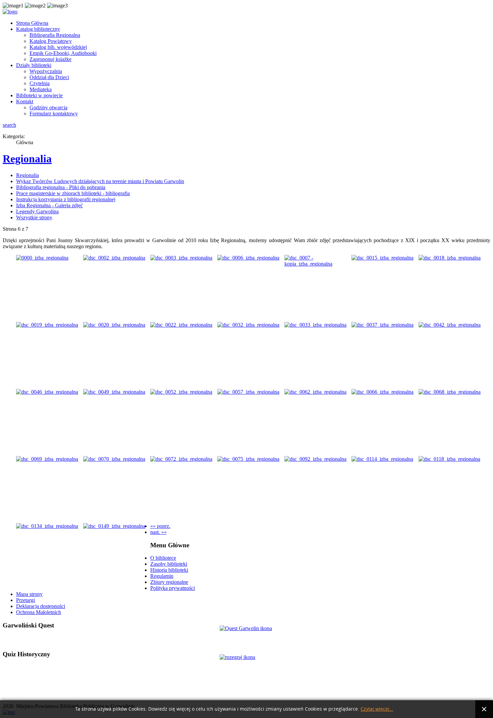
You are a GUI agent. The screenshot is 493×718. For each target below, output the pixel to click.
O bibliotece (163, 558)
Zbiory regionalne (169, 582)
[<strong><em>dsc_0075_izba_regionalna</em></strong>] (248, 459)
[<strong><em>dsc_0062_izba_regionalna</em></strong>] (315, 392)
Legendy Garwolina (37, 211)
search (9, 125)
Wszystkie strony (34, 217)
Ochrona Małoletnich (38, 612)
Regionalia (27, 159)
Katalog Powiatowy (51, 41)
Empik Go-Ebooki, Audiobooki (63, 53)
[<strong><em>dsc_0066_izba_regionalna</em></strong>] (382, 392)
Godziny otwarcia (48, 107)
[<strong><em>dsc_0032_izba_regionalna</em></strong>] (248, 325)
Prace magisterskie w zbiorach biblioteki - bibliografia (73, 193)
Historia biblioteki (169, 570)
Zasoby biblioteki (168, 564)
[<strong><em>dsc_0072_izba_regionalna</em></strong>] (181, 459)
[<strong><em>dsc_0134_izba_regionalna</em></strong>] (47, 526)
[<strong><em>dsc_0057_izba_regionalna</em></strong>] (248, 392)
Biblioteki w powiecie (39, 95)
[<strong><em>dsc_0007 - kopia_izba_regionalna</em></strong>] (317, 264)
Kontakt (24, 101)
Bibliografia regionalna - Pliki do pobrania (60, 187)
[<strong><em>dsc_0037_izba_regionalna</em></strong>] (382, 325)
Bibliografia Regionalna (55, 35)
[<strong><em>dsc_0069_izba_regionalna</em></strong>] (47, 459)
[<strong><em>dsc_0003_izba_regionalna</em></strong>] (181, 258)
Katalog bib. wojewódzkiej (58, 47)
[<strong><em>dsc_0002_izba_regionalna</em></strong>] (114, 258)
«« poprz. (160, 526)
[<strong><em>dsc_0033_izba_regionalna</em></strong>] (315, 325)
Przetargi (25, 600)
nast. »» (158, 532)
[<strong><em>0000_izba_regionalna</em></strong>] (42, 258)
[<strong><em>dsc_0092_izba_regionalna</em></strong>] (315, 459)
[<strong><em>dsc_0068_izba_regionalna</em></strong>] (450, 392)
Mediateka (41, 89)
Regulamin (161, 576)
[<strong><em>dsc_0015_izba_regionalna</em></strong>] (382, 258)
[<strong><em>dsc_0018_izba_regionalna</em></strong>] (450, 258)
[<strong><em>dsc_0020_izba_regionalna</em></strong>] (114, 325)
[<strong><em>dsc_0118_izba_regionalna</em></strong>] (449, 459)
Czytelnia (40, 83)
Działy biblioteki (33, 65)
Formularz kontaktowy (54, 113)
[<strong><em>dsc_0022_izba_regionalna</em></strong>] (181, 325)
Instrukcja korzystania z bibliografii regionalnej (65, 199)
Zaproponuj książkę (50, 59)
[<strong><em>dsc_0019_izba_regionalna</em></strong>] (47, 325)
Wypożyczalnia (46, 71)
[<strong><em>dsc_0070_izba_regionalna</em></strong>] (114, 459)
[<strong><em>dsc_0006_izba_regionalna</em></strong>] (248, 258)
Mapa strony (29, 594)
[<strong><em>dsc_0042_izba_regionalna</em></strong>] (450, 325)
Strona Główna (32, 23)
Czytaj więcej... (377, 709)
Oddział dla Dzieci (49, 77)
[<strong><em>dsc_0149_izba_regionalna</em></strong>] (114, 526)
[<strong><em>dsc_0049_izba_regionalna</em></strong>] (114, 392)
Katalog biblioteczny (38, 29)
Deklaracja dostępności (40, 606)
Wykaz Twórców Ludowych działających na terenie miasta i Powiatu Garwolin (100, 181)
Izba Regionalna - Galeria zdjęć (49, 205)
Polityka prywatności (172, 588)
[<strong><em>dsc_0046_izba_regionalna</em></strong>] (47, 392)
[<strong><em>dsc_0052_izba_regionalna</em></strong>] (181, 392)
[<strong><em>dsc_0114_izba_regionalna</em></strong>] (382, 459)
